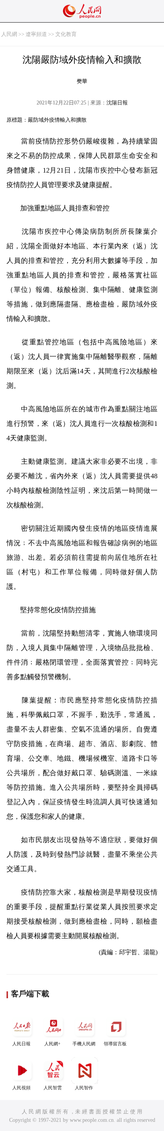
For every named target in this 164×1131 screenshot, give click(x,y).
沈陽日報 (117, 103)
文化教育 (66, 34)
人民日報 (21, 1043)
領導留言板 (115, 1043)
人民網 (9, 34)
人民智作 (84, 1087)
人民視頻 (21, 1087)
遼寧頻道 (36, 34)
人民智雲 (52, 1087)
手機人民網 (83, 1043)
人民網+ (52, 1043)
